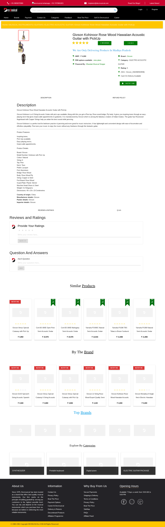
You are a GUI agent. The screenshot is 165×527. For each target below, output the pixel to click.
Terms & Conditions (91, 499)
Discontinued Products (56, 513)
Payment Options (54, 502)
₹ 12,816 (95, 337)
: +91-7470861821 (57, 3)
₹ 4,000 (119, 403)
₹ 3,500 (20, 403)
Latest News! (154, 3)
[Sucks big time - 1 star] (19, 230)
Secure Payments (90, 492)
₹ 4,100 (95, 403)
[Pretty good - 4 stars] (29, 230)
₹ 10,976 (45, 337)
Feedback (68, 18)
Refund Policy (119, 98)
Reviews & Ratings (46, 210)
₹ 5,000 (144, 403)
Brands (16, 18)
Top (82, 412)
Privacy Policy (53, 495)
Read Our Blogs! (134, 3)
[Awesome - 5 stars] (32, 230)
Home (6, 18)
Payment (28, 18)
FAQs (86, 513)
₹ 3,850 (20, 337)
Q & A (119, 210)
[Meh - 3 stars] (26, 230)
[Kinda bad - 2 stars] (22, 230)
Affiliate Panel (89, 516)
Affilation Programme (55, 516)
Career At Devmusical (56, 506)
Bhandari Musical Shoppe (95, 64)
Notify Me (128, 83)
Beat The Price (83, 18)
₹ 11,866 (119, 337)
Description (46, 98)
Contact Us (41, 18)
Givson (129, 56)
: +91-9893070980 (15, 3)
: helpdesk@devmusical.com (96, 3)
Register (155, 9)
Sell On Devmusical (101, 18)
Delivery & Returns (55, 509)
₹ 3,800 (45, 403)
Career (116, 18)
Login (140, 9)
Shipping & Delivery (91, 495)
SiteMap (87, 509)
